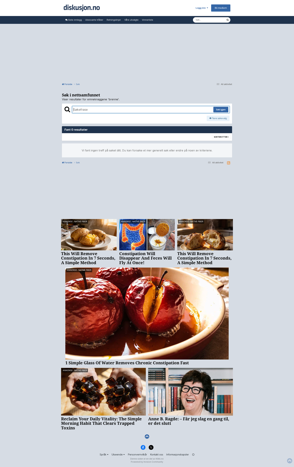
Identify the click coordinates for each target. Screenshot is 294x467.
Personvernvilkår (137, 454)
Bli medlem (221, 8)
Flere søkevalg (219, 118)
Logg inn (201, 7)
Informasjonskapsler (177, 454)
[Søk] (227, 20)
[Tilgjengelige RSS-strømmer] (228, 163)
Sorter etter (221, 137)
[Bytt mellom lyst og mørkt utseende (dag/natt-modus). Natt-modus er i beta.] (193, 454)
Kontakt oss (156, 454)
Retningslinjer (114, 19)
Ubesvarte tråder (94, 19)
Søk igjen (221, 109)
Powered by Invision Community (147, 462)
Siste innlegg (75, 19)
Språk (103, 454)
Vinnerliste (147, 19)
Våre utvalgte (131, 19)
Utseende (117, 454)
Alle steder (216, 20)
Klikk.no (160, 458)
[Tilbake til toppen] (147, 436)
